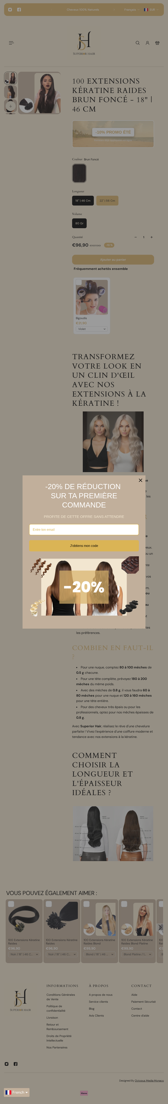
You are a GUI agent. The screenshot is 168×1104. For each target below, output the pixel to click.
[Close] (140, 480)
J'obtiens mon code (84, 546)
